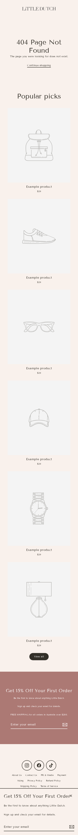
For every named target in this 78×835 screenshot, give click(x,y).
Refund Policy (53, 780)
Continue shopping (39, 65)
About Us (17, 775)
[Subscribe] (71, 827)
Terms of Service (49, 786)
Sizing (20, 780)
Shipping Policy (28, 786)
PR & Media (47, 775)
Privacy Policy (34, 780)
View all (39, 656)
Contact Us (31, 775)
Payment (61, 775)
